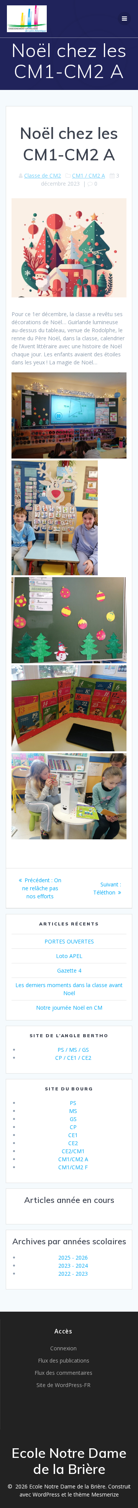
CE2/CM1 (73, 1151)
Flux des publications (63, 1360)
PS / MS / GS (73, 1049)
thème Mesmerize (96, 1494)
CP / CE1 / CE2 (73, 1057)
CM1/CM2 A (73, 1159)
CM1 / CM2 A (88, 175)
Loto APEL (69, 956)
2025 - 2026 (73, 1257)
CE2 (73, 1143)
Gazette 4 (69, 970)
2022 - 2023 (73, 1273)
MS (73, 1111)
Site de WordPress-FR (63, 1385)
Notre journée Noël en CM (69, 1007)
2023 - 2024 (73, 1265)
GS (73, 1119)
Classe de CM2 (42, 175)
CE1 (73, 1135)
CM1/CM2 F (73, 1167)
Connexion (63, 1348)
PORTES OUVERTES (69, 941)
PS (73, 1103)
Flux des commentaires (63, 1372)
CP (73, 1127)
